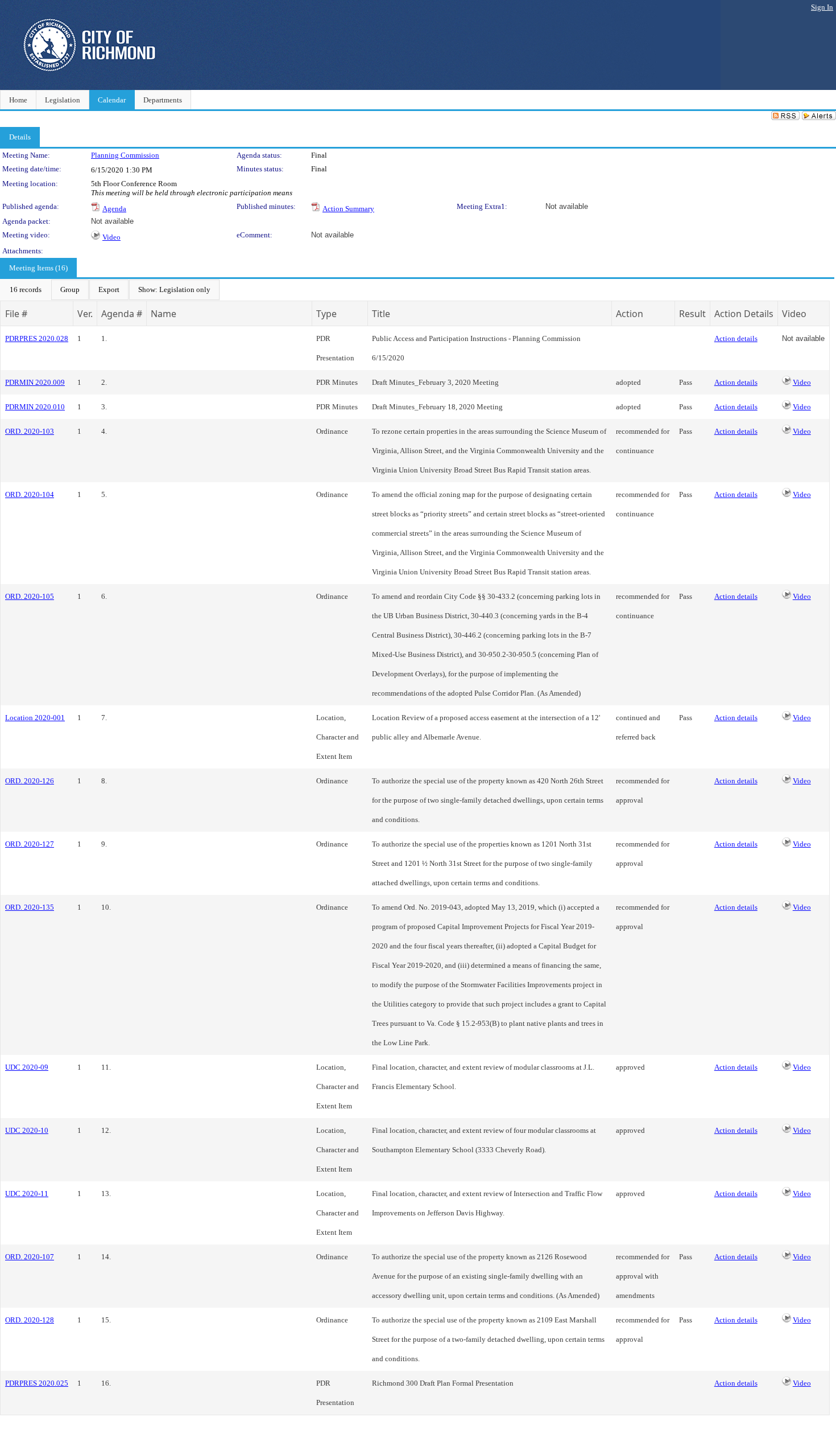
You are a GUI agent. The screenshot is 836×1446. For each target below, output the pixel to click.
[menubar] (110, 290)
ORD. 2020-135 (29, 907)
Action (629, 313)
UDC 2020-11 (26, 1193)
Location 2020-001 (35, 717)
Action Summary (348, 208)
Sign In (822, 7)
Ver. (85, 313)
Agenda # (121, 313)
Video (111, 237)
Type (326, 313)
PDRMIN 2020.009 (35, 382)
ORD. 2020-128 (29, 1320)
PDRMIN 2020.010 (35, 406)
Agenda (114, 208)
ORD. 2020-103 (29, 431)
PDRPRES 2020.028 (36, 338)
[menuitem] (26, 290)
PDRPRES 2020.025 (36, 1383)
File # (16, 313)
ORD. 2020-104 (29, 494)
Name (163, 313)
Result (692, 313)
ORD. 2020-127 (29, 844)
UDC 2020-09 (26, 1067)
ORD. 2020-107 (29, 1256)
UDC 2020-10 (26, 1130)
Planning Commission (125, 155)
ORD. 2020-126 (29, 781)
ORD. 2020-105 (29, 596)
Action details (736, 338)
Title (381, 313)
